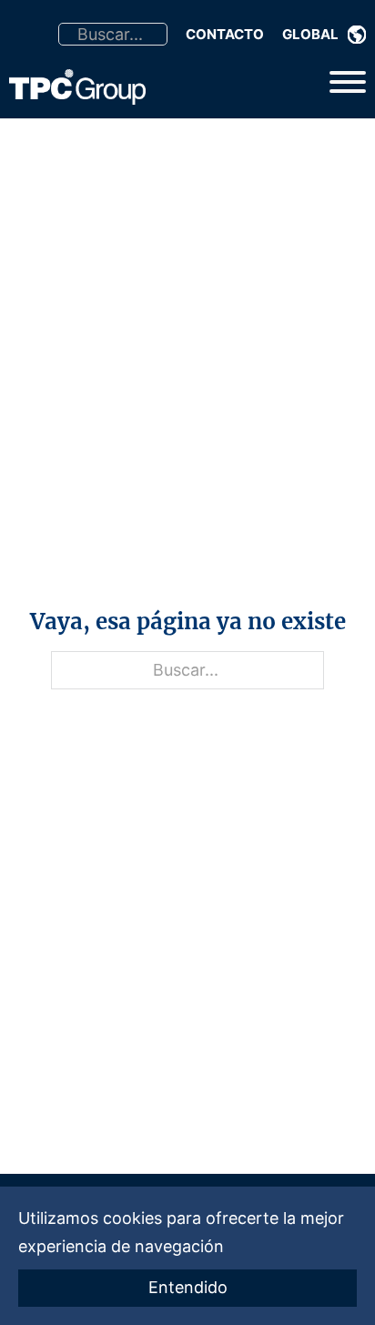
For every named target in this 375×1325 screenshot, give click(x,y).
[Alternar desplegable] (357, 34)
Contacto (225, 34)
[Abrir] (347, 82)
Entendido (188, 1287)
